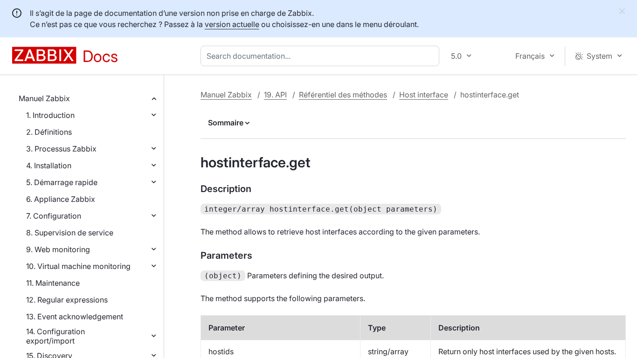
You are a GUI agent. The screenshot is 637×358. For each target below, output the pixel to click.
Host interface (423, 94)
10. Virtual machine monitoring (78, 266)
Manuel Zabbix (44, 98)
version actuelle (232, 24)
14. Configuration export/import (55, 336)
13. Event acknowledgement (74, 316)
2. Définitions (49, 132)
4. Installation (48, 165)
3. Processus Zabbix (61, 148)
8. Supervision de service (69, 232)
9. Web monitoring (58, 249)
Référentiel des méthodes (343, 94)
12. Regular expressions (67, 299)
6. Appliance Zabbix (60, 199)
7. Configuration (53, 215)
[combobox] (322, 56)
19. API (275, 94)
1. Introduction (50, 115)
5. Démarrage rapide (61, 182)
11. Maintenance (53, 283)
